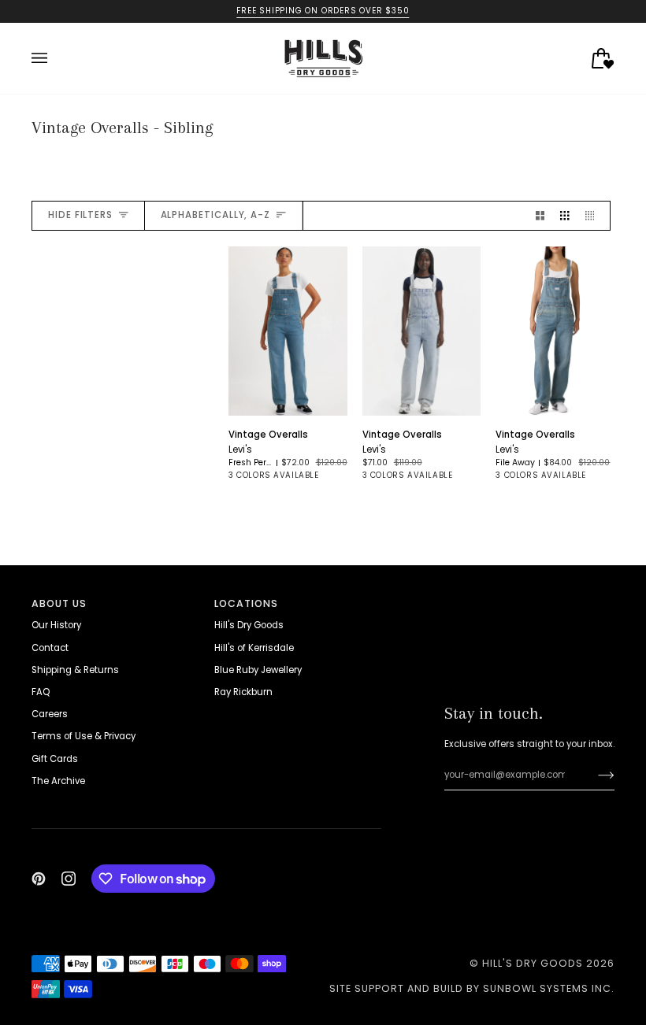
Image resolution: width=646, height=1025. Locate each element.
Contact (50, 648)
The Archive (58, 781)
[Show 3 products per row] (564, 216)
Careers (50, 714)
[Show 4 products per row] (593, 216)
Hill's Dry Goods (249, 625)
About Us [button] (59, 603)
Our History (56, 625)
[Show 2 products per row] (540, 216)
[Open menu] (55, 58)
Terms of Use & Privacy (84, 736)
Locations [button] (246, 603)
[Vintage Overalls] (287, 331)
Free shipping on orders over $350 (322, 11)
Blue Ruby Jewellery (258, 670)
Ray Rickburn (243, 692)
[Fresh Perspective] (245, 486)
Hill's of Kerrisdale (254, 648)
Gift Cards (55, 759)
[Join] (593, 775)
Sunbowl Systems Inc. (548, 988)
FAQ (41, 692)
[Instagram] (68, 878)
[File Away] (331, 486)
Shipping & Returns (75, 670)
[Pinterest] (39, 878)
